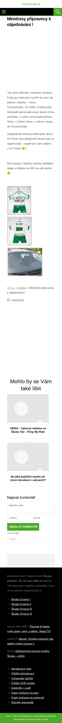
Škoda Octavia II (21, 604)
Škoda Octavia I (20, 599)
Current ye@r (13, 533)
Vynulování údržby (22, 678)
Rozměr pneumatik (22, 702)
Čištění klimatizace (22, 673)
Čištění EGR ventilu (23, 683)
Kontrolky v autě (21, 688)
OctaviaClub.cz (31, 3)
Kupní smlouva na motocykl (27, 697)
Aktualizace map (21, 668)
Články (22, 287)
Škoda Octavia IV (21, 613)
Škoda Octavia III (21, 608)
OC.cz (11, 287)
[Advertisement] (31, 59)
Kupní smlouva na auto (24, 692)
